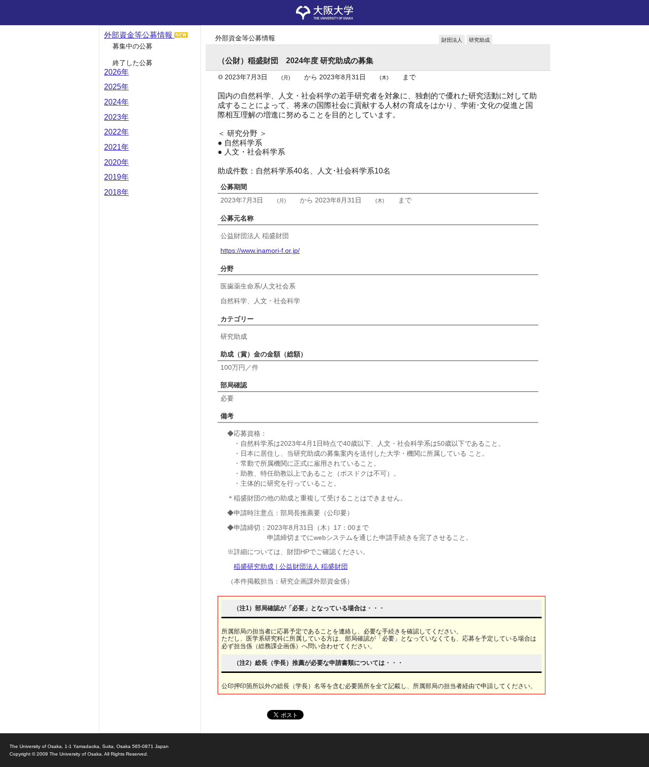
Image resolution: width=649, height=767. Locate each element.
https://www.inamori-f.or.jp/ (260, 250)
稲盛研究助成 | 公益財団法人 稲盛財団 (291, 566)
